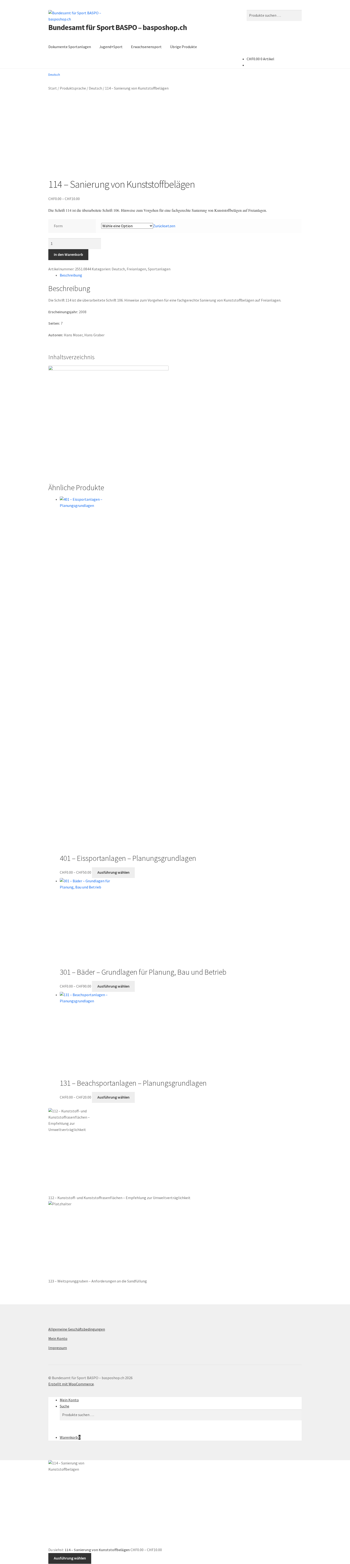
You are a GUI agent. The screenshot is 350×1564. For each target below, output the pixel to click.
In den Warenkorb (68, 254)
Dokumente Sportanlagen (69, 46)
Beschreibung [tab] (71, 275)
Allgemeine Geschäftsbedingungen (76, 1329)
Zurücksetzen (164, 225)
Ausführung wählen (113, 872)
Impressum (57, 1347)
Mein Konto (57, 1338)
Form (58, 225)
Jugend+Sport (111, 46)
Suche (64, 1406)
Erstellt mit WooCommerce (71, 1384)
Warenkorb (70, 1437)
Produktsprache (73, 88)
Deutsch (95, 88)
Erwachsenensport (146, 46)
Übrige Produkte (183, 46)
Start (52, 88)
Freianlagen (136, 269)
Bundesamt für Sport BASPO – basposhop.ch (117, 27)
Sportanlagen (159, 269)
